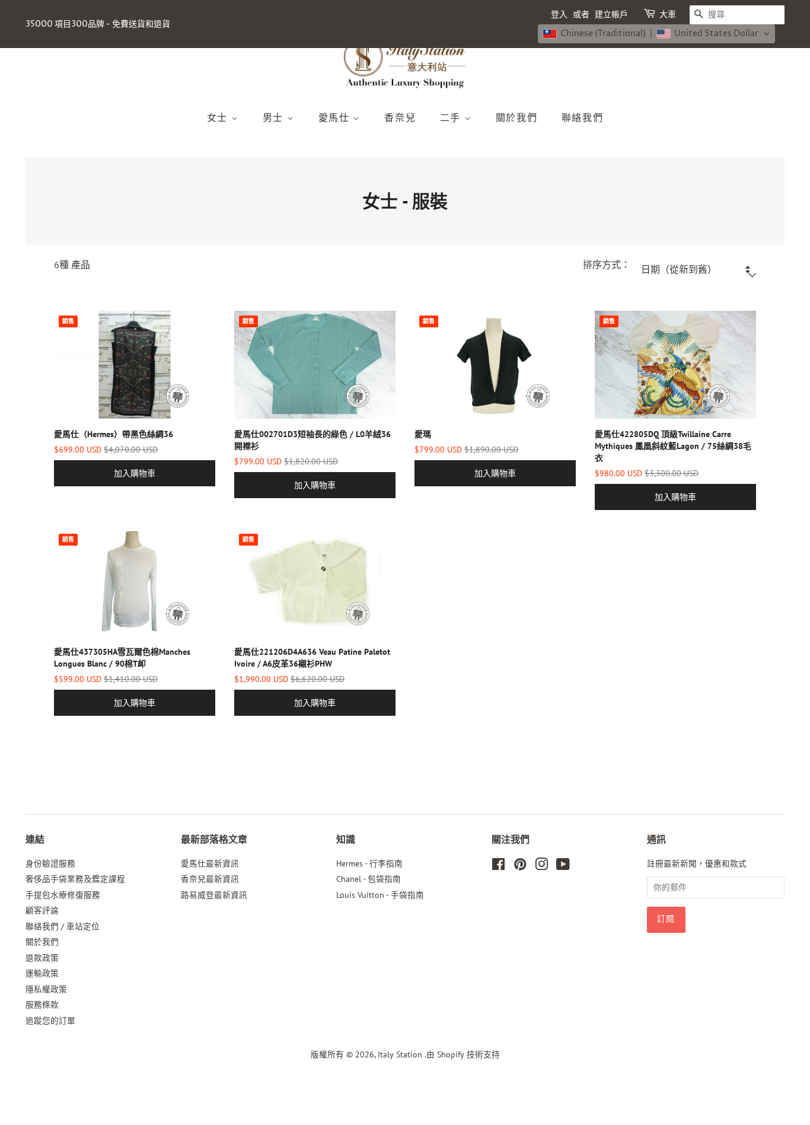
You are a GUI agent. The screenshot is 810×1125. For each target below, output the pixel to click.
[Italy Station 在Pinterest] (520, 866)
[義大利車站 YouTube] (563, 866)
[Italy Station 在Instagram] (541, 866)
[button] (656, 33)
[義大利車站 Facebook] (498, 866)
